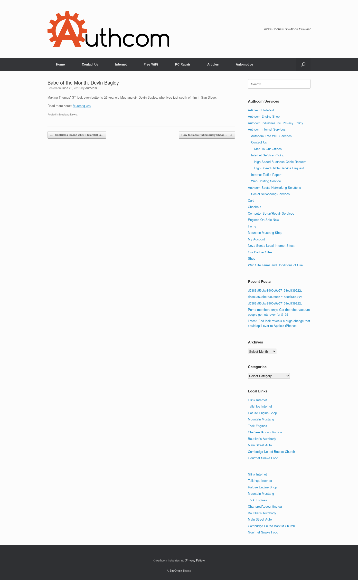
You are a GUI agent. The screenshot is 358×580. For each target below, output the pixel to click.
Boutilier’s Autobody (262, 438)
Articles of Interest (261, 110)
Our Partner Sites (260, 252)
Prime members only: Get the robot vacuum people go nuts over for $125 (279, 312)
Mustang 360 (82, 105)
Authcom (91, 88)
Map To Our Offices (268, 148)
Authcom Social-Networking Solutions (274, 187)
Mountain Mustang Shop (265, 232)
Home (60, 64)
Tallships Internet (260, 406)
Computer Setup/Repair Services (271, 213)
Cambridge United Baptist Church (271, 451)
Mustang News (68, 114)
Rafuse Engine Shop (262, 412)
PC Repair (182, 64)
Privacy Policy (195, 560)
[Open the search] (303, 64)
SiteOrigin (176, 570)
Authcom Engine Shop (264, 116)
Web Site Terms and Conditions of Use (275, 265)
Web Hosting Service (266, 181)
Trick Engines (257, 425)
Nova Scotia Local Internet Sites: (271, 245)
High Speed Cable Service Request (279, 168)
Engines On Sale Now (263, 219)
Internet (121, 64)
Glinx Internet (257, 400)
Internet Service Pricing (267, 155)
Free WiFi (151, 64)
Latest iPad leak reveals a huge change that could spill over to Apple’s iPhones (279, 323)
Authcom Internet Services (267, 129)
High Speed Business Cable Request (280, 161)
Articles (213, 64)
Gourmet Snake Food (263, 458)
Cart (251, 200)
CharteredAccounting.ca (265, 432)
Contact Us (90, 64)
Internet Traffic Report (266, 174)
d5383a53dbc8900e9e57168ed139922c (275, 290)
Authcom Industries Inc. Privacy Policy (275, 123)
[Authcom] (108, 29)
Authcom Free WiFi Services (271, 135)
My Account (256, 239)
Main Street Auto (260, 445)
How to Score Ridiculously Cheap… (206, 135)
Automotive (244, 64)
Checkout (254, 206)
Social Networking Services (270, 193)
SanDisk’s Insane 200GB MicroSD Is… (77, 135)
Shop (251, 258)
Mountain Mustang (261, 419)
